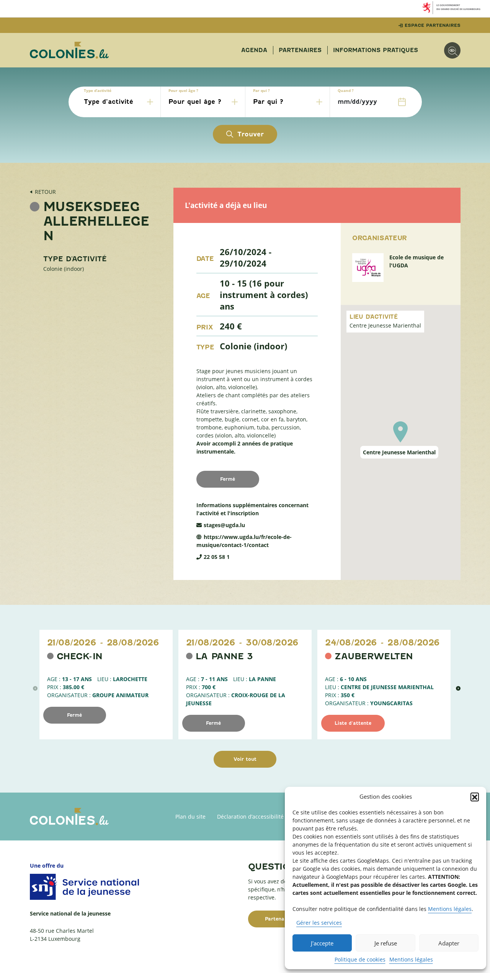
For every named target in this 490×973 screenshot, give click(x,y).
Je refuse (385, 943)
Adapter (448, 943)
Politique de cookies (360, 959)
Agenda (254, 50)
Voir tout (245, 759)
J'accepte (322, 943)
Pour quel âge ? (183, 90)
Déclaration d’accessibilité (250, 816)
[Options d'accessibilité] (452, 50)
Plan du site (190, 816)
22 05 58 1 (217, 556)
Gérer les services (319, 922)
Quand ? (346, 90)
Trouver (250, 134)
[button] (475, 797)
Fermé (74, 715)
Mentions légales (450, 908)
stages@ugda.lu (224, 525)
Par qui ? (261, 90)
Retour (45, 191)
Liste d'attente (353, 723)
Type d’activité (97, 90)
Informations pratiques (375, 50)
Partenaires (300, 50)
